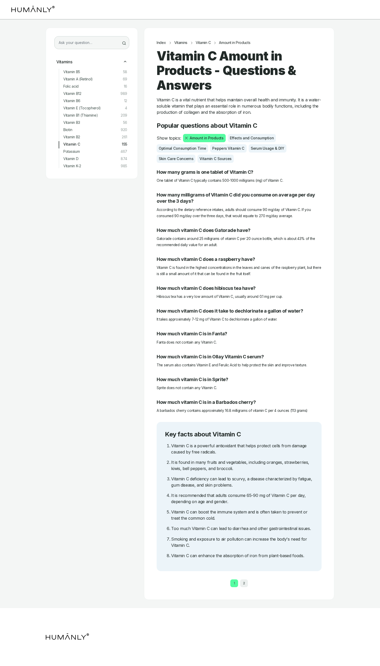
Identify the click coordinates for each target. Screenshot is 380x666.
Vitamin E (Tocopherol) (95, 108)
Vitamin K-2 (95, 166)
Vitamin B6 (95, 101)
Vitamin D (95, 159)
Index (161, 43)
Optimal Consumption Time (182, 148)
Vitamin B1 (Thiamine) (95, 115)
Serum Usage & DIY (267, 148)
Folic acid (95, 86)
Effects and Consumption (252, 138)
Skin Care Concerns (176, 158)
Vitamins (64, 61)
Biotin (95, 130)
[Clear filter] (186, 138)
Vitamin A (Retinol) (95, 79)
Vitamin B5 (95, 72)
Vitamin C (95, 144)
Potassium (95, 151)
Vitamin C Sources (216, 158)
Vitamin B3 (95, 122)
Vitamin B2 (95, 137)
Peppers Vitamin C (228, 148)
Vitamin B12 (95, 94)
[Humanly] (33, 9)
